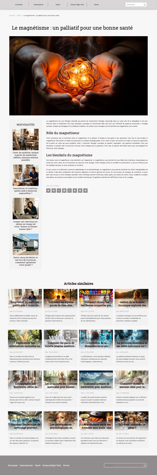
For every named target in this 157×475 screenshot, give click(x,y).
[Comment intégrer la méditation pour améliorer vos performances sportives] (96, 380)
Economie (18, 4)
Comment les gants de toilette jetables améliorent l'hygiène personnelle (61, 346)
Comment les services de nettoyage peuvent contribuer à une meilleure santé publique (25, 429)
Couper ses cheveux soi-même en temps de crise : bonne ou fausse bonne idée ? (25, 225)
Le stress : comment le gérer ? (132, 426)
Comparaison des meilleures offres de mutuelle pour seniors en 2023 (25, 388)
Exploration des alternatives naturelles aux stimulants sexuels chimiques (25, 347)
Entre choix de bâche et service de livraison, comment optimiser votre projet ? (26, 261)
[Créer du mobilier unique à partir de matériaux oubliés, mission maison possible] (26, 139)
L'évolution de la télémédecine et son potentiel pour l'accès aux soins (96, 347)
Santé (58, 4)
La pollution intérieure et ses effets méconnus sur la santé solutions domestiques (132, 347)
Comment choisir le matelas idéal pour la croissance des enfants (132, 387)
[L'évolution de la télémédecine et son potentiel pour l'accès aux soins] (96, 339)
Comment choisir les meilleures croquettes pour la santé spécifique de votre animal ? (96, 307)
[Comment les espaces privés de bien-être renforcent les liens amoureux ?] (60, 298)
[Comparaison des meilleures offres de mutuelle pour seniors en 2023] (25, 380)
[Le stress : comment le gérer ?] (131, 421)
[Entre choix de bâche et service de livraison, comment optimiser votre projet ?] (26, 244)
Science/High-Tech (77, 4)
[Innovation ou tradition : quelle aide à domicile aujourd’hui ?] (26, 175)
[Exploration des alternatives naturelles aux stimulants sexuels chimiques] (25, 339)
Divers (96, 4)
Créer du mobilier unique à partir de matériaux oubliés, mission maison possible (26, 156)
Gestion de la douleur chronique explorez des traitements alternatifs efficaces (132, 307)
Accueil (11, 15)
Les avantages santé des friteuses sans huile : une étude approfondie (96, 427)
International (38, 4)
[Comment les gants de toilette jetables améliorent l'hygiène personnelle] (60, 339)
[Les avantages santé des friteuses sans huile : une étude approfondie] (96, 421)
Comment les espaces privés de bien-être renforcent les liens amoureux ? (61, 307)
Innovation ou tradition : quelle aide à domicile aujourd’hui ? (25, 191)
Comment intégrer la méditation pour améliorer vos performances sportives (96, 388)
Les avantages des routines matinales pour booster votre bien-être (61, 387)
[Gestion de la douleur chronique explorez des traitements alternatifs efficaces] (131, 298)
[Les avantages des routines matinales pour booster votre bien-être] (60, 380)
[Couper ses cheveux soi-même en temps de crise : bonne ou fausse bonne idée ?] (26, 208)
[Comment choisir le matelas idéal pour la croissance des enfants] (131, 380)
